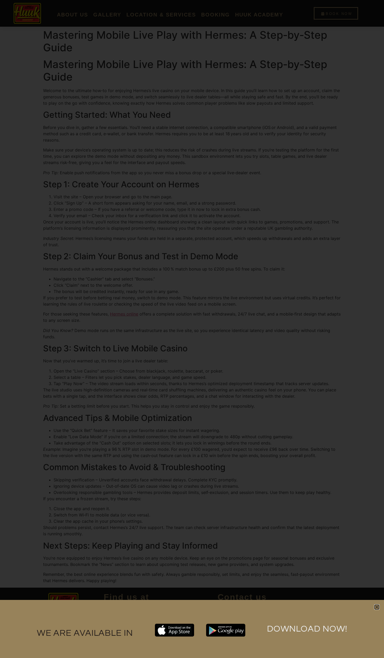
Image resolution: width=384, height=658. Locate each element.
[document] (192, 329)
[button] (377, 607)
